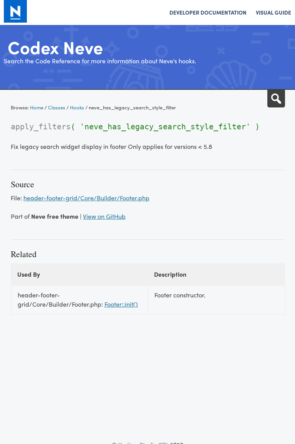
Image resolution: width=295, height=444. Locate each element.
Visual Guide (273, 12)
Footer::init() (121, 304)
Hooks (77, 107)
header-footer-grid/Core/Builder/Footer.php (86, 197)
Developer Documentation (208, 12)
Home (36, 107)
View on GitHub (104, 216)
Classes (56, 107)
